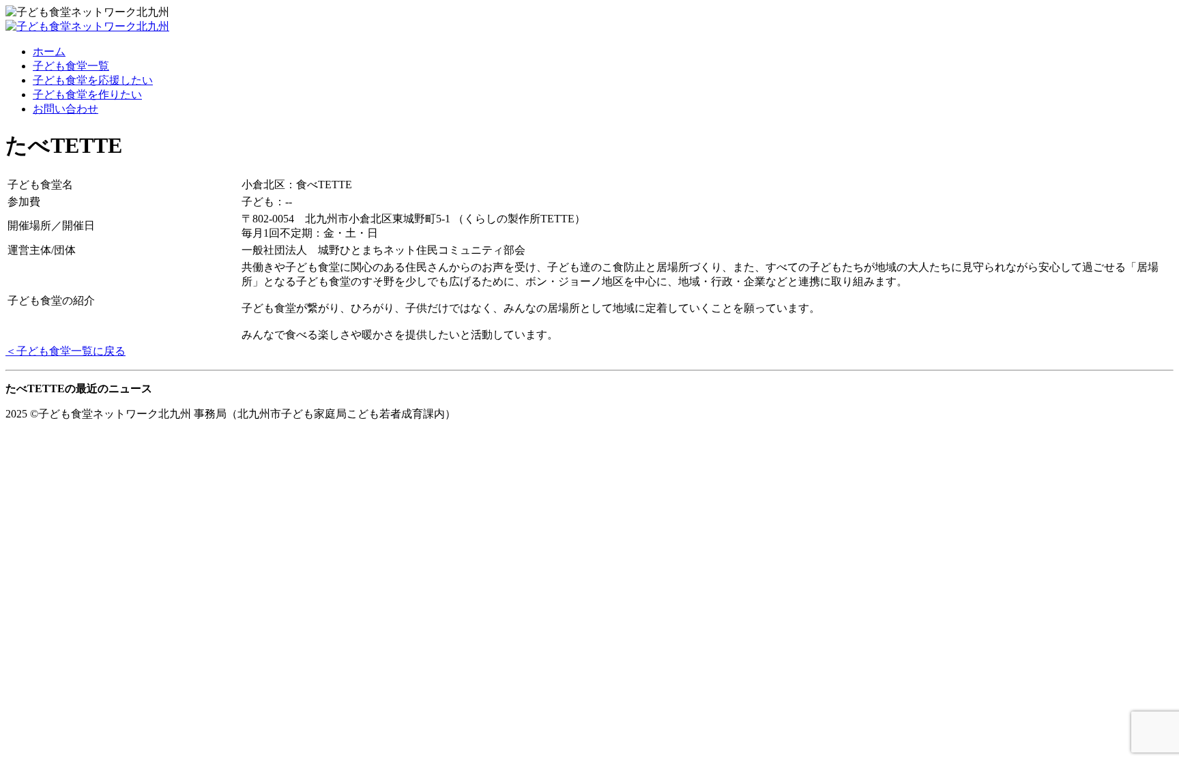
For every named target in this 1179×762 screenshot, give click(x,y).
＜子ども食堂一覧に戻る (65, 351)
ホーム (49, 51)
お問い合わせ (65, 109)
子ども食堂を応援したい (93, 80)
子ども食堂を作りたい (87, 94)
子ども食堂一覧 (71, 66)
